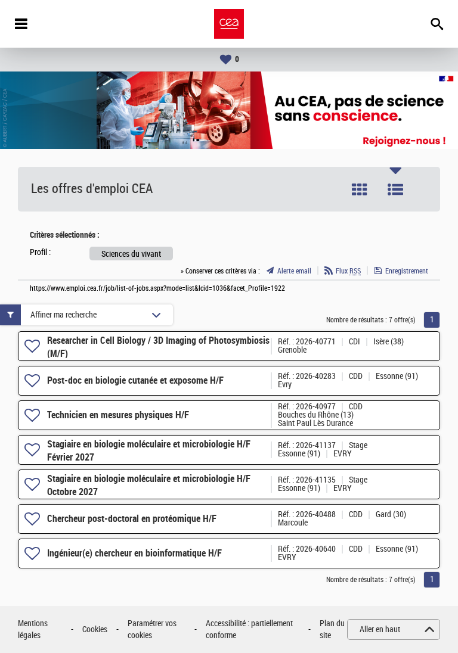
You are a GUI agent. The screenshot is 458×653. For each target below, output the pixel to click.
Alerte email (294, 271)
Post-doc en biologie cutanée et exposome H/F (135, 380)
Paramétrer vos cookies (152, 629)
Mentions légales (33, 629)
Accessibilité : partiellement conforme (249, 629)
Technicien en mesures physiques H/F (118, 415)
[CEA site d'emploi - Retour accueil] (229, 24)
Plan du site (332, 629)
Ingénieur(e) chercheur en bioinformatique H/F (134, 553)
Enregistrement (406, 271)
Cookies (94, 629)
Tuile (360, 189)
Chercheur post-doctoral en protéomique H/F (131, 518)
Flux (348, 271)
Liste (395, 189)
